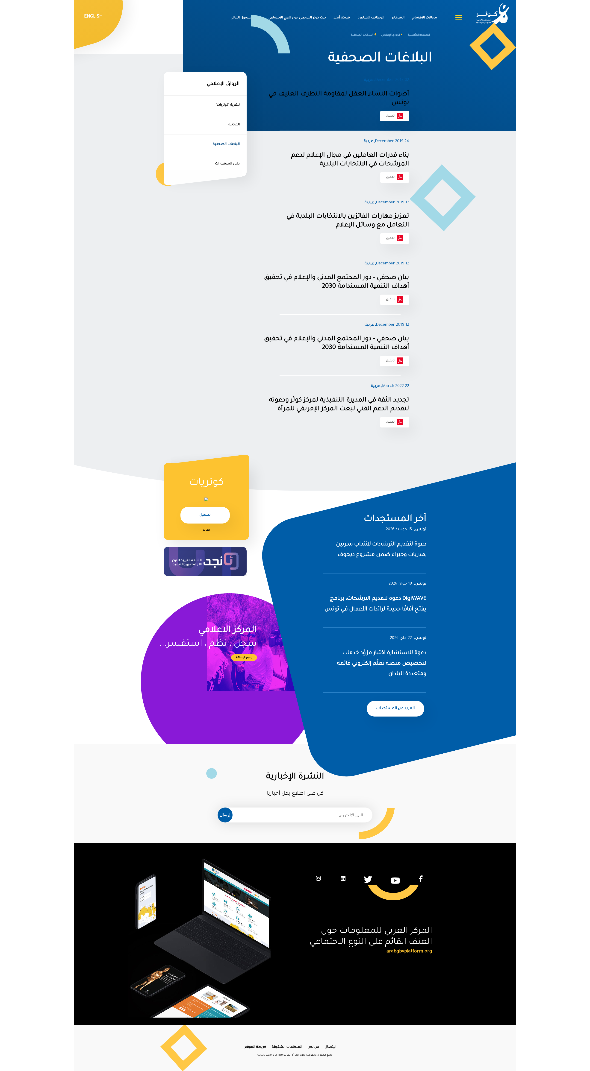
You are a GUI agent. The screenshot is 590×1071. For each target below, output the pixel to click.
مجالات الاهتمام (424, 18)
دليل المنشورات (227, 164)
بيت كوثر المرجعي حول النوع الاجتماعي (297, 18)
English (93, 16)
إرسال (225, 814)
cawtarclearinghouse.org (405, 951)
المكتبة (234, 125)
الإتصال (330, 1047)
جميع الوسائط (244, 657)
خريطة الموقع (255, 1047)
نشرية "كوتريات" (228, 105)
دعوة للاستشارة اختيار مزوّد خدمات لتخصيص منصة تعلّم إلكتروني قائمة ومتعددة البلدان (381, 663)
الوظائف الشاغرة (371, 18)
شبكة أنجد (342, 18)
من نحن (313, 1047)
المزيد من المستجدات (395, 708)
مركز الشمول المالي (246, 18)
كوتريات (206, 483)
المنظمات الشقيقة (287, 1047)
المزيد (206, 530)
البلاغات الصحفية (226, 144)
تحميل (390, 116)
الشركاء (398, 18)
